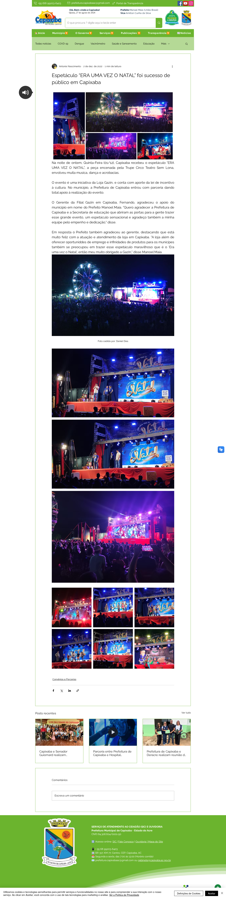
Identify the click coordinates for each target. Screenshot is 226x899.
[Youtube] (185, 3)
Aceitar (211, 893)
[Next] (218, 887)
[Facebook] (180, 3)
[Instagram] (190, 3)
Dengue (79, 43)
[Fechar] (222, 893)
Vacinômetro (98, 43)
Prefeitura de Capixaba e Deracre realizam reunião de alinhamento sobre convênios (166, 753)
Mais (163, 43)
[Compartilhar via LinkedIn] (69, 690)
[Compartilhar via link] (77, 690)
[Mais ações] (172, 66)
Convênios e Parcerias (64, 679)
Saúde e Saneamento (124, 43)
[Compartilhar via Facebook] (53, 690)
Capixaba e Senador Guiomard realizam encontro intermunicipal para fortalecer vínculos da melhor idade (58, 753)
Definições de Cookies (188, 893)
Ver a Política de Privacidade (124, 895)
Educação (149, 43)
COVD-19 (63, 43)
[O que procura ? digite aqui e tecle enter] (159, 23)
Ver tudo (186, 712)
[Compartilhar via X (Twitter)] (61, 690)
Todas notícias (43, 43)
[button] (60, 33)
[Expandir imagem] (71, 607)
